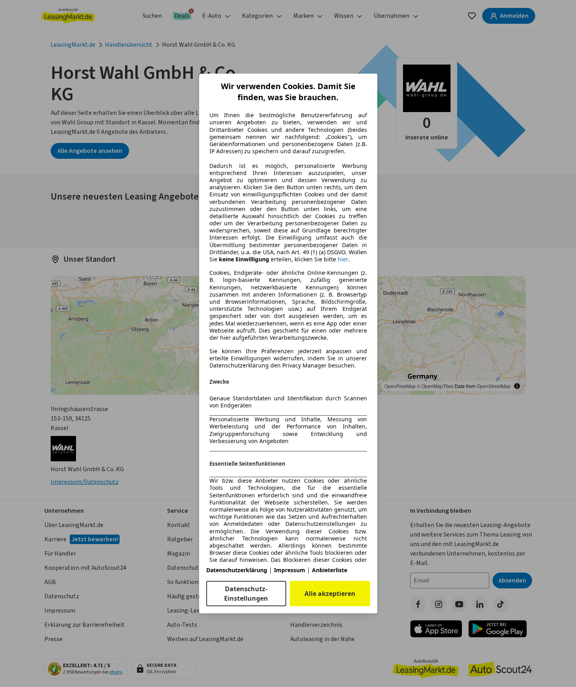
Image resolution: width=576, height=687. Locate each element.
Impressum (289, 570)
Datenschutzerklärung (236, 570)
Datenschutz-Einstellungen (246, 593)
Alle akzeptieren (329, 593)
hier (343, 259)
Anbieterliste (329, 570)
